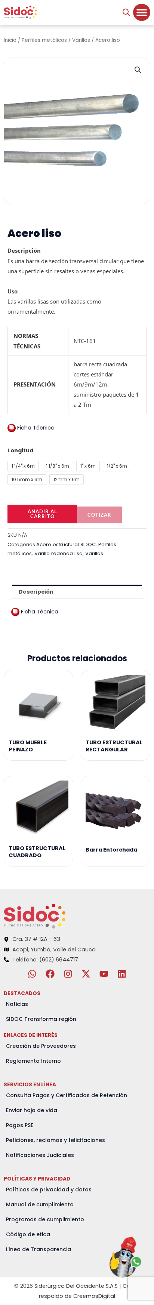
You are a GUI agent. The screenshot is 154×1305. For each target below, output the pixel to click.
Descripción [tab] (36, 591)
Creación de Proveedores (41, 1046)
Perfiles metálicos (44, 40)
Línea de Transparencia (38, 1249)
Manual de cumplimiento (40, 1204)
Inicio (10, 40)
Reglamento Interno (33, 1061)
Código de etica (28, 1234)
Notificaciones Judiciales (40, 1155)
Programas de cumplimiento (45, 1219)
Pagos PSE (19, 1125)
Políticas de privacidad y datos (49, 1189)
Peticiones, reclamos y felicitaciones (55, 1140)
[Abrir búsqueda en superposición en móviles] (126, 12)
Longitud (20, 450)
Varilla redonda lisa (58, 553)
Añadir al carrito (42, 513)
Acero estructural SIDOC (66, 544)
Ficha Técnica (35, 427)
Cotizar (99, 515)
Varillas (81, 40)
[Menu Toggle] (141, 12)
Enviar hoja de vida (31, 1110)
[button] (138, 70)
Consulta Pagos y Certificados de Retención (66, 1095)
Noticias (17, 1004)
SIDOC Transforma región (41, 1019)
